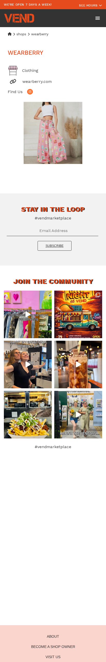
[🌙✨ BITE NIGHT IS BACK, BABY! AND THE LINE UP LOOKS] (28, 414)
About (53, 636)
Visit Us (53, 657)
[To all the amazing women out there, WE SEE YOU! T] (28, 364)
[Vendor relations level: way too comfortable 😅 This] (78, 414)
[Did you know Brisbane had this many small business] (28, 314)
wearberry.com (37, 81)
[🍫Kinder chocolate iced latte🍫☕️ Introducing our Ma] (78, 364)
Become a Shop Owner (53, 647)
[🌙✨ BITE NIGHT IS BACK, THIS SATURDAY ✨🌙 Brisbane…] (78, 314)
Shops (21, 34)
